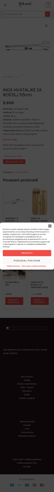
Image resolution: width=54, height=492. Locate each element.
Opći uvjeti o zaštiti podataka (34, 266)
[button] (49, 226)
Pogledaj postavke (27, 260)
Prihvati (27, 253)
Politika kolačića (13, 266)
